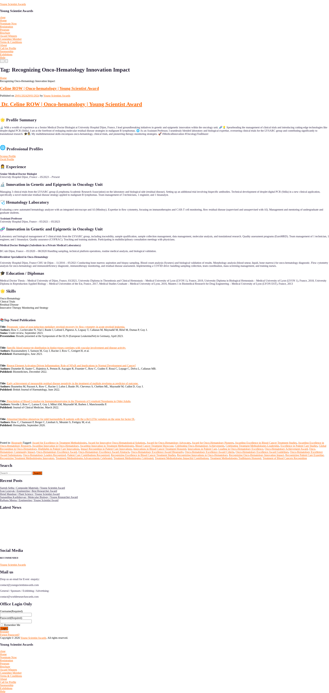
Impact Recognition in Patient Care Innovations (106, 448)
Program (4, 29)
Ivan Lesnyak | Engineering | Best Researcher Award (28, 491)
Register (4, 631)
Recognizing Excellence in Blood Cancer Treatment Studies (143, 455)
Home (3, 20)
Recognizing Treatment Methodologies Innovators (27, 458)
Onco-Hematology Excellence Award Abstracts (104, 452)
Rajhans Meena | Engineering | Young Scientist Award (29, 500)
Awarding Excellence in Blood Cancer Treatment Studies (266, 442)
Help (2, 57)
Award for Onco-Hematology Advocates (169, 442)
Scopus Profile (8, 156)
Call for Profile (8, 48)
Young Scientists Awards (56, 95)
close (2, 17)
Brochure (5, 32)
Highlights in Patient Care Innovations (58, 448)
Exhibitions (6, 54)
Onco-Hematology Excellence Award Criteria (209, 452)
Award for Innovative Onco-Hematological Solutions (116, 442)
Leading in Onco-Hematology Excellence (240, 448)
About (3, 45)
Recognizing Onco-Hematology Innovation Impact (256, 455)
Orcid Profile (7, 159)
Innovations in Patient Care (202, 448)
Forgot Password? (10, 634)
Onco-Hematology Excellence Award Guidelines (262, 452)
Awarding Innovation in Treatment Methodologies (107, 445)
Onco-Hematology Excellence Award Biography (157, 452)
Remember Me (12, 625)
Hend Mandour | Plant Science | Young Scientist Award (30, 494)
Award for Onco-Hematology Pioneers (213, 442)
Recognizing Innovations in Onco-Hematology (202, 455)
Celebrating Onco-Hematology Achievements (199, 445)
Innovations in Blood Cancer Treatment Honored (159, 448)
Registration (6, 26)
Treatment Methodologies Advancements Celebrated (84, 458)
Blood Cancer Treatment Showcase (154, 445)
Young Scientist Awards (13, 4)
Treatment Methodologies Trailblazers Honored (235, 458)
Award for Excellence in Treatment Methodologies (59, 442)
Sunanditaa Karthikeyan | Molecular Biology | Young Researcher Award (39, 497)
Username (11, 611)
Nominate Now (8, 23)
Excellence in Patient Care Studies (299, 445)
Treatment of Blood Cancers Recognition (285, 458)
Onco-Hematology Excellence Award (56, 452)
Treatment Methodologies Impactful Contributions (182, 458)
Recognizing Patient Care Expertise (304, 455)
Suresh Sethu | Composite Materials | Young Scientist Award (32, 487)
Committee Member (11, 39)
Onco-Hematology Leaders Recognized (44, 455)
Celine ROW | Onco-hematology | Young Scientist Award (49, 88)
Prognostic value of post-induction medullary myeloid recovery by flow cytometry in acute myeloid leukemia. (66, 326)
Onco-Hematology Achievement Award (286, 448)
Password (11, 617)
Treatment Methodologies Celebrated (133, 458)
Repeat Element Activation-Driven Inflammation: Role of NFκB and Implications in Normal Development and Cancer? (71, 365)
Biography (17, 442)
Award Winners (8, 35)
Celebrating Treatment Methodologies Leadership (252, 445)
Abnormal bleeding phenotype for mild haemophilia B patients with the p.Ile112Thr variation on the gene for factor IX (71, 419)
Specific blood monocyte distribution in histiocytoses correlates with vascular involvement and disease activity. (66, 347)
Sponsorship (6, 51)
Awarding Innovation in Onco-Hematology (55, 445)
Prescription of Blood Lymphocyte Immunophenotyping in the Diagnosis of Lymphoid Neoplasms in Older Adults (68, 401)
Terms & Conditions (11, 42)
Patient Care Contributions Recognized (88, 455)
